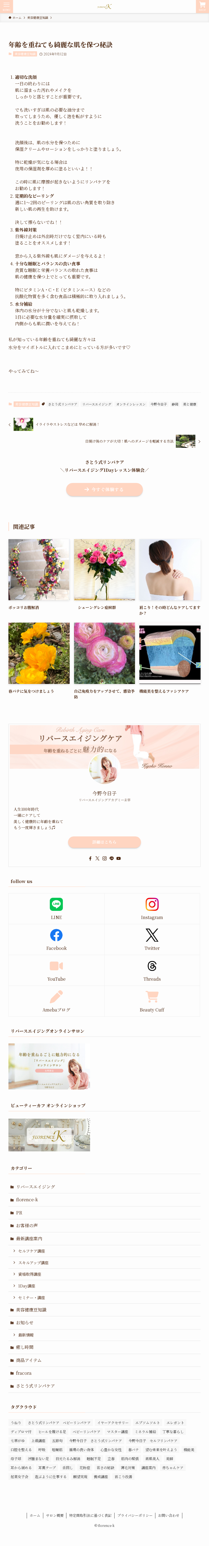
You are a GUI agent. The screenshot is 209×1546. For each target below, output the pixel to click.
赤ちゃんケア (172, 1467)
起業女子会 (19, 1476)
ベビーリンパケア (86, 1431)
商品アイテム (29, 1360)
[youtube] (118, 858)
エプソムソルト (147, 1422)
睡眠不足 (94, 1458)
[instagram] (104, 858)
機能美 (189, 1449)
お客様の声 (27, 1225)
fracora (24, 1373)
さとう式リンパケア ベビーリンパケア (59, 1422)
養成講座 (101, 1476)
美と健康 (189, 404)
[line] (111, 858)
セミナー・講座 (31, 1297)
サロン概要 (55, 1515)
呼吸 (41, 1449)
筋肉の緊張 (130, 1458)
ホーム (35, 1515)
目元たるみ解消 (68, 1458)
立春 (111, 1458)
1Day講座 (26, 1286)
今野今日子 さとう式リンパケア (95, 1440)
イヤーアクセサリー (113, 1422)
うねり (16, 1422)
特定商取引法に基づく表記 (90, 1515)
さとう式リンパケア (62, 404)
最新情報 (25, 1335)
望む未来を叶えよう (161, 1449)
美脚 (169, 1458)
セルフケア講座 (31, 1251)
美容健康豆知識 (25, 54)
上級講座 (38, 1440)
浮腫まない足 (38, 1458)
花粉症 (84, 1467)
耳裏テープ (47, 1467)
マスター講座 (117, 1431)
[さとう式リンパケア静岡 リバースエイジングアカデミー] (104, 6)
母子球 (16, 1458)
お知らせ (24, 1322)
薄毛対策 (128, 1467)
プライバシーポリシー (135, 1515)
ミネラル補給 (145, 1431)
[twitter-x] (97, 858)
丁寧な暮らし (173, 1431)
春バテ (133, 1449)
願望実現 (80, 1476)
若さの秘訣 (105, 1467)
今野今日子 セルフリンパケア (152, 1440)
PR (19, 1212)
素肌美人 (152, 1458)
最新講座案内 (29, 1238)
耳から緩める (21, 1467)
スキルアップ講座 (33, 1262)
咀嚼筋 (57, 1449)
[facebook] (90, 858)
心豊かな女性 (111, 1449)
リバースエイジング (96, 404)
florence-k (27, 1199)
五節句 (57, 1440)
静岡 (175, 404)
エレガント (175, 1422)
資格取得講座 (29, 1274)
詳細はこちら (104, 842)
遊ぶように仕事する (51, 1476)
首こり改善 (123, 1476)
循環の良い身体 (81, 1449)
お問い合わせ (168, 1515)
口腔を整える (21, 1449)
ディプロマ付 (21, 1431)
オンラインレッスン (131, 404)
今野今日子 (158, 404)
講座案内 (149, 1467)
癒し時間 (24, 1347)
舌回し (67, 1467)
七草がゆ (18, 1440)
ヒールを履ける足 (52, 1431)
